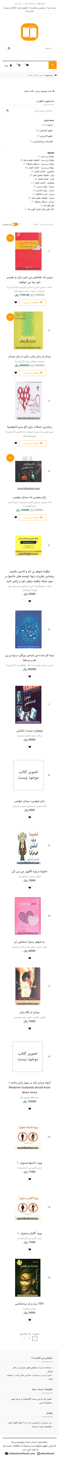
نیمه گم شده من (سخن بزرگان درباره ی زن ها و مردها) (29, 658)
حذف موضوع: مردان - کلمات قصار (38, 91)
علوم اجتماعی (44, 130)
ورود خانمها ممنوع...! (29, 1162)
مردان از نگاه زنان (29, 1012)
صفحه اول (42, 1442)
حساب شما (52, 8)
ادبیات (47, 125)
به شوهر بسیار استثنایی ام (29, 941)
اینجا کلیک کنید (15, 1423)
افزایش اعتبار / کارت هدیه (16, 8)
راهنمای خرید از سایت (41, 1426)
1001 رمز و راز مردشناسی (29, 1303)
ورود (6, 65)
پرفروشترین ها (18, 1442)
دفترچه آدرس (45, 1403)
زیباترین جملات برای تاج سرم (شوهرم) (29, 426)
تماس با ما (29, 11)
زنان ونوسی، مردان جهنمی (29, 801)
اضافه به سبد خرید (31, 302)
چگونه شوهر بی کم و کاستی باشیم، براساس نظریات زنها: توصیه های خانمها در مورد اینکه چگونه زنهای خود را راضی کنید (29, 576)
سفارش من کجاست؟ (37, 8)
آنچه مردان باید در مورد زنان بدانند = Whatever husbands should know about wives (29, 1087)
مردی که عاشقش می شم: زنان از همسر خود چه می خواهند (30, 280)
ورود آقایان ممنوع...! (29, 1233)
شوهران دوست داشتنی (29, 730)
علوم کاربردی (45, 136)
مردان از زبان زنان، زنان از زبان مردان (29, 356)
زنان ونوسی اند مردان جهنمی (29, 497)
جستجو (49, 75)
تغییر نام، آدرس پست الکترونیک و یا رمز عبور (31, 1399)
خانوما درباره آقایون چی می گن (29, 871)
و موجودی (6, 224)
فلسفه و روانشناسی (41, 141)
